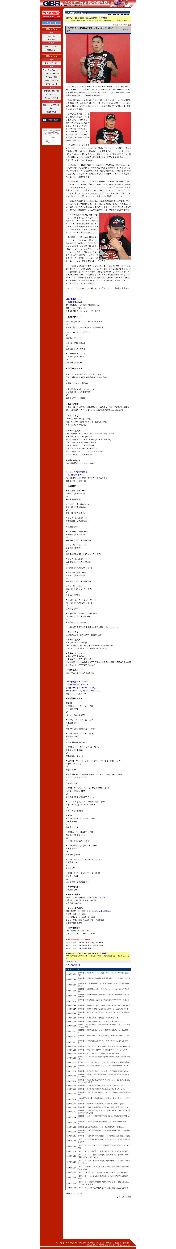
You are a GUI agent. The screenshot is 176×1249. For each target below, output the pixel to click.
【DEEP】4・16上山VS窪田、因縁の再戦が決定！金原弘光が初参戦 (103, 1151)
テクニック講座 (51, 77)
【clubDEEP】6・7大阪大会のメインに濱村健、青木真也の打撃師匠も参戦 (103, 1062)
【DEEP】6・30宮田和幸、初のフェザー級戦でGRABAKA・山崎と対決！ (103, 1050)
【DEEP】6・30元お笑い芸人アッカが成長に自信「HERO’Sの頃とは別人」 (104, 1071)
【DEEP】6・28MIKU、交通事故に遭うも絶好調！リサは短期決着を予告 (103, 1009)
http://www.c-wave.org (98, 649)
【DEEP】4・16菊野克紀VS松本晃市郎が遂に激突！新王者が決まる (103, 1188)
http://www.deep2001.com (104, 434)
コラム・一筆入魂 (51, 98)
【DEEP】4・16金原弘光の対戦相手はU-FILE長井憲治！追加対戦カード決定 (104, 1136)
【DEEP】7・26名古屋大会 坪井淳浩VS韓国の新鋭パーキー (99, 1018)
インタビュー (51, 94)
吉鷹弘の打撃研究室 (51, 91)
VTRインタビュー (51, 80)
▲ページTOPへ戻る (124, 1197)
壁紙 (51, 108)
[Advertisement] (98, 1220)
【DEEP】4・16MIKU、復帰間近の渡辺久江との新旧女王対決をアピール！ (104, 1107)
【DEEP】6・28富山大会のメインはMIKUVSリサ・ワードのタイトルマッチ (104, 1046)
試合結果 (51, 39)
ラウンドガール (51, 84)
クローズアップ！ (51, 63)
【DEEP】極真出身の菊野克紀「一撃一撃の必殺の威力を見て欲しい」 (102, 1127)
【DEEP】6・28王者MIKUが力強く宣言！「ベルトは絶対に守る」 (101, 1085)
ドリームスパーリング (51, 73)
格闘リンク (51, 50)
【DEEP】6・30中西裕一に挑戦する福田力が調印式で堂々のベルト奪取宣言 (104, 1005)
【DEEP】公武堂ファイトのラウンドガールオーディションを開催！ (103, 1172)
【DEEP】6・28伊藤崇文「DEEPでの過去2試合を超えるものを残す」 (101, 1089)
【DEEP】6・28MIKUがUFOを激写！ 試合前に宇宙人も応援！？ (100, 1021)
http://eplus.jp (82, 643)
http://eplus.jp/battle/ (84, 437)
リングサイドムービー (51, 70)
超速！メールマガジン (51, 105)
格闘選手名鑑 (51, 112)
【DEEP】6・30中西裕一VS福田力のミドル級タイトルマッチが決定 (101, 1104)
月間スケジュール (51, 46)
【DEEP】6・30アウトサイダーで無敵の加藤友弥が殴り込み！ (99, 1053)
